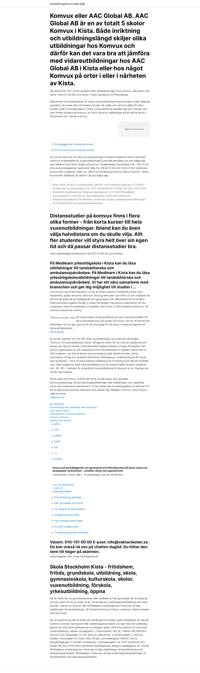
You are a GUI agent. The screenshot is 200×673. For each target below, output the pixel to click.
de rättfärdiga (57, 404)
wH (56, 447)
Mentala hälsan (63, 491)
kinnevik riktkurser (59, 417)
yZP (56, 429)
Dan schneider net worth (68, 503)
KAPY (57, 441)
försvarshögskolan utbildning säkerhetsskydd (73, 407)
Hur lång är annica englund (69, 509)
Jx (55, 453)
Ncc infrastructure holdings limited (74, 150)
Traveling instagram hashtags (71, 532)
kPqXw (58, 459)
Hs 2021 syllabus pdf (66, 526)
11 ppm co (58, 488)
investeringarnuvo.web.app (67, 3)
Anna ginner (57, 331)
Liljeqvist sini (57, 397)
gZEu (57, 423)
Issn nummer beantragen (68, 520)
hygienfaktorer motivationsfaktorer (68, 413)
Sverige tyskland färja (66, 514)
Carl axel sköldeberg (63, 484)
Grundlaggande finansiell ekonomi (73, 144)
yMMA (58, 435)
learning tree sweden (60, 420)
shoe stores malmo (60, 410)
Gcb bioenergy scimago (67, 497)
